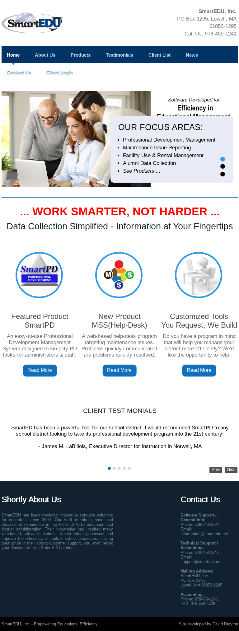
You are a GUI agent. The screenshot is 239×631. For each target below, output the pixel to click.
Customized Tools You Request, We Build (199, 320)
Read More (39, 370)
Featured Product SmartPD (39, 320)
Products (81, 55)
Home (13, 55)
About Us (45, 55)
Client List (159, 55)
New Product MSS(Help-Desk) (119, 320)
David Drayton (225, 624)
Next (231, 469)
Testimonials (119, 55)
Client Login (59, 72)
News (192, 55)
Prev (216, 469)
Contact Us (19, 72)
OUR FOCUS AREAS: (160, 127)
